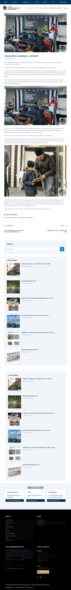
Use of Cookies (41, 522)
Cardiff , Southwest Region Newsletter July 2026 (37, 298)
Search (65, 8)
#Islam (8, 561)
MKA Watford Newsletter (29, 349)
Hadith (37, 8)
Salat (27, 8)
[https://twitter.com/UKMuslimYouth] (37, 577)
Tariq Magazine (63, 2)
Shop (53, 2)
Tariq (7, 538)
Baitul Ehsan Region (10, 217)
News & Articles (9, 527)
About (5, 2)
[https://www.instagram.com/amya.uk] (43, 577)
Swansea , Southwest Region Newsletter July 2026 (37, 332)
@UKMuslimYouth (17, 557)
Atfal (7, 529)
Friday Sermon (53, 8)
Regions (14, 2)
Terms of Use (40, 524)
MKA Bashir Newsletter (28, 281)
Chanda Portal (9, 522)
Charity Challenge (10, 533)
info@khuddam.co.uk (43, 568)
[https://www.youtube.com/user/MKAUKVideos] (40, 577)
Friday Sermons (9, 520)
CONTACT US (43, 572)
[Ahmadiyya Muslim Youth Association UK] (11, 8)
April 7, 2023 (27, 568)
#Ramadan (9, 563)
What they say (9, 540)
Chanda (45, 2)
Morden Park (29, 217)
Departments (26, 2)
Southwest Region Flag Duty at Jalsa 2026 (35, 315)
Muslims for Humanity (11, 536)
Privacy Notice (40, 520)
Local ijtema (21, 217)
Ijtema (36, 2)
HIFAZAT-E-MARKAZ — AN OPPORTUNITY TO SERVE (35, 264)
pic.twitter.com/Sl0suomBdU (14, 565)
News (41, 8)
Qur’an (31, 8)
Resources (59, 8)
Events (45, 8)
